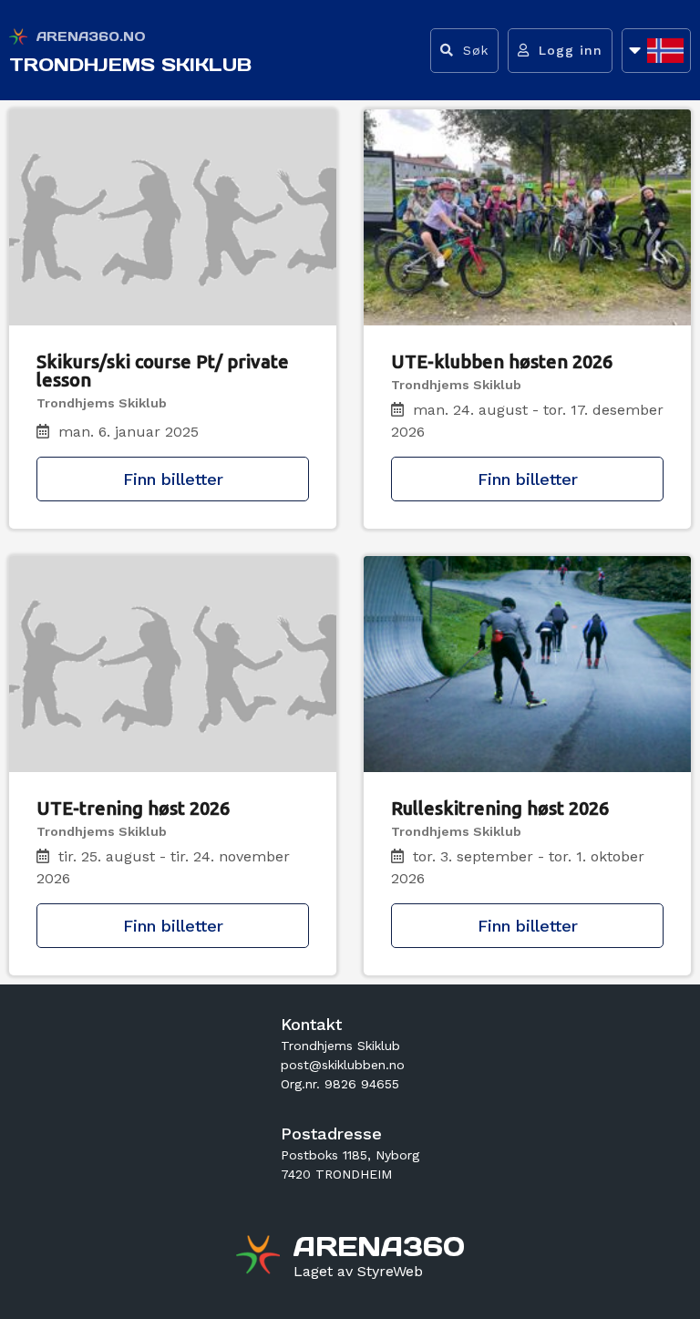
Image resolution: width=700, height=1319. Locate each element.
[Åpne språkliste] (656, 50)
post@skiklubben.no (343, 1064)
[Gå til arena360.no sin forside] (260, 1257)
